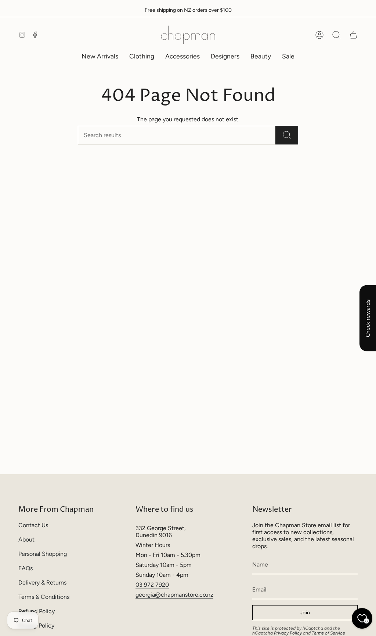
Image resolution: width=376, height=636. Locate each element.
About (26, 539)
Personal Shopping (42, 553)
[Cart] (353, 35)
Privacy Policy (288, 633)
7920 (162, 584)
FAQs (25, 568)
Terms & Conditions (43, 596)
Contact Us (33, 525)
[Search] (286, 135)
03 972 (145, 584)
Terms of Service (328, 633)
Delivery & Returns (42, 582)
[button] (142, 56)
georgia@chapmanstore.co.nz (174, 594)
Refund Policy (36, 611)
